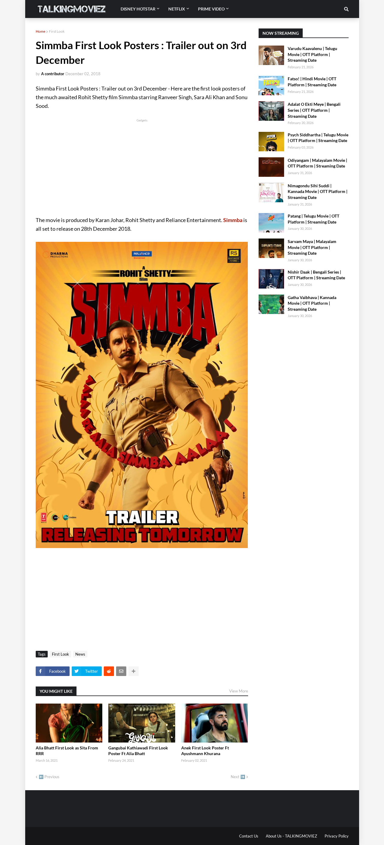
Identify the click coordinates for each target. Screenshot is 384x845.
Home (40, 31)
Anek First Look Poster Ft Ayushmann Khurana (205, 750)
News (80, 654)
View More (238, 691)
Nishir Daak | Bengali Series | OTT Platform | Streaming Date (316, 274)
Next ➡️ (238, 776)
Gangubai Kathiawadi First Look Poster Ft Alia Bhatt (138, 750)
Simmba (232, 220)
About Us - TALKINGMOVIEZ (291, 836)
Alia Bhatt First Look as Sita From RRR (67, 750)
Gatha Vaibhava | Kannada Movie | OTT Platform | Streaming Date (312, 303)
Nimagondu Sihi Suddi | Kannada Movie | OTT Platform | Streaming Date (317, 191)
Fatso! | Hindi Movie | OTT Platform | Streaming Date (312, 81)
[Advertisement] (142, 165)
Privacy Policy (337, 836)
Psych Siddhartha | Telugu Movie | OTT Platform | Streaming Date (318, 137)
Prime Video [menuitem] (211, 8)
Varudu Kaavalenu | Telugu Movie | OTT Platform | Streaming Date (312, 54)
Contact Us (248, 836)
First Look (56, 31)
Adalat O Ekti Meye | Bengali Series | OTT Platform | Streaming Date (314, 110)
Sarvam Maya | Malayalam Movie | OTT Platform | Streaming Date (312, 247)
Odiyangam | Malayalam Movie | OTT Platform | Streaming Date (317, 163)
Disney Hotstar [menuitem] (138, 8)
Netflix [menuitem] (176, 8)
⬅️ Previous (49, 776)
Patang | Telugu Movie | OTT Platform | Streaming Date (313, 218)
